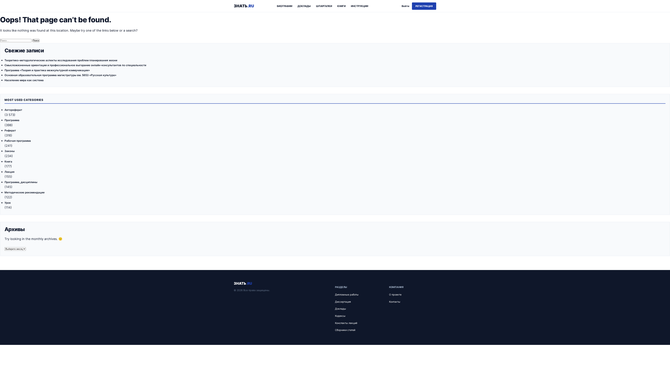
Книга (8, 161)
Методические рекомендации (24, 192)
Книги (341, 6)
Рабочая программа (18, 140)
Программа (12, 120)
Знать (244, 6)
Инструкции (359, 6)
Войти (405, 6)
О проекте (395, 294)
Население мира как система (24, 80)
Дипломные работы (347, 294)
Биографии (284, 6)
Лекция (9, 171)
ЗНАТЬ (243, 283)
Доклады (304, 6)
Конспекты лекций (346, 322)
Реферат (10, 130)
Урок (8, 202)
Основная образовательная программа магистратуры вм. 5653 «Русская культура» (60, 75)
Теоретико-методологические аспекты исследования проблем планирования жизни (61, 60)
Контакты (394, 301)
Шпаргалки (324, 6)
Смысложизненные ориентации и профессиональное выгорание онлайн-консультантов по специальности (75, 65)
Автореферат (13, 110)
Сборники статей (345, 329)
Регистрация (424, 6)
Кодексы (340, 315)
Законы (10, 151)
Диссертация (343, 301)
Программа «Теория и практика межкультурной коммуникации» (47, 70)
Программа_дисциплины (21, 182)
